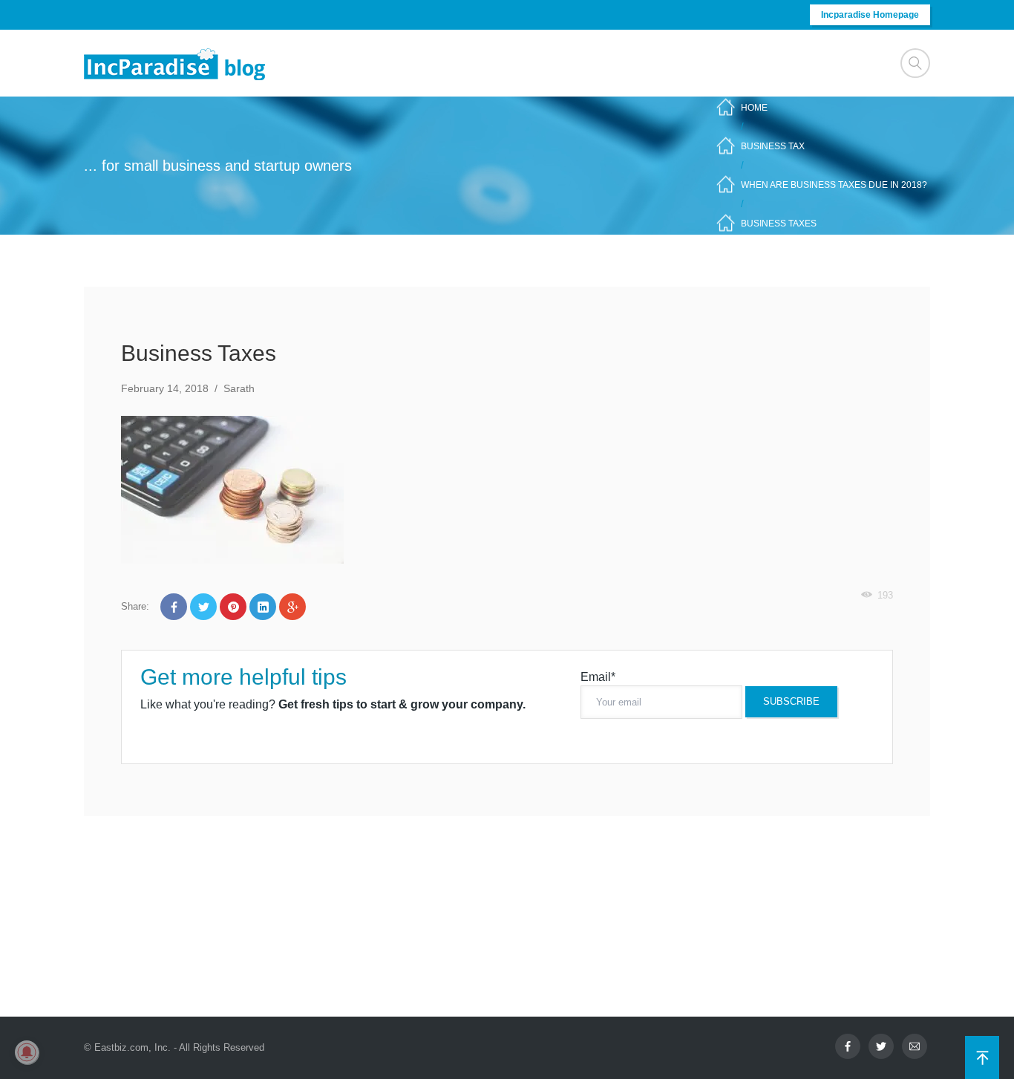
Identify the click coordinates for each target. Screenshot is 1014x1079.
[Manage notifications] (27, 1052)
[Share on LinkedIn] (262, 606)
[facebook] (847, 1046)
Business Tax (773, 146)
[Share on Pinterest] (233, 606)
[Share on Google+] (292, 606)
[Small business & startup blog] (176, 63)
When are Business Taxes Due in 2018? (834, 185)
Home (754, 107)
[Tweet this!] (203, 606)
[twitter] (881, 1046)
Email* (597, 677)
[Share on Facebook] (173, 606)
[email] (914, 1046)
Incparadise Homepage (870, 15)
